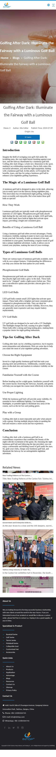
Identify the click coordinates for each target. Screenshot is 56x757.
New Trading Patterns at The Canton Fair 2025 (17, 473)
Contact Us (10, 684)
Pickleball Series (12, 643)
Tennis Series (11, 640)
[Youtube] (17, 727)
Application (10, 673)
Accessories (10, 652)
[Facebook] (4, 727)
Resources (10, 681)
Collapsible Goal (12, 646)
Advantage (10, 676)
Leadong (52, 745)
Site (32, 132)
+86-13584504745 (21, 721)
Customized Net (12, 649)
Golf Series (10, 637)
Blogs (8, 679)
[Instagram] (22, 727)
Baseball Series (11, 635)
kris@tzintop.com (17, 717)
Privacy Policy (11, 690)
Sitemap (9, 687)
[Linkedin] (9, 727)
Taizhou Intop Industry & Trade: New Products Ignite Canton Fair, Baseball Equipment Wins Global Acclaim (17, 567)
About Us (10, 667)
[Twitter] (13, 727)
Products (9, 670)
